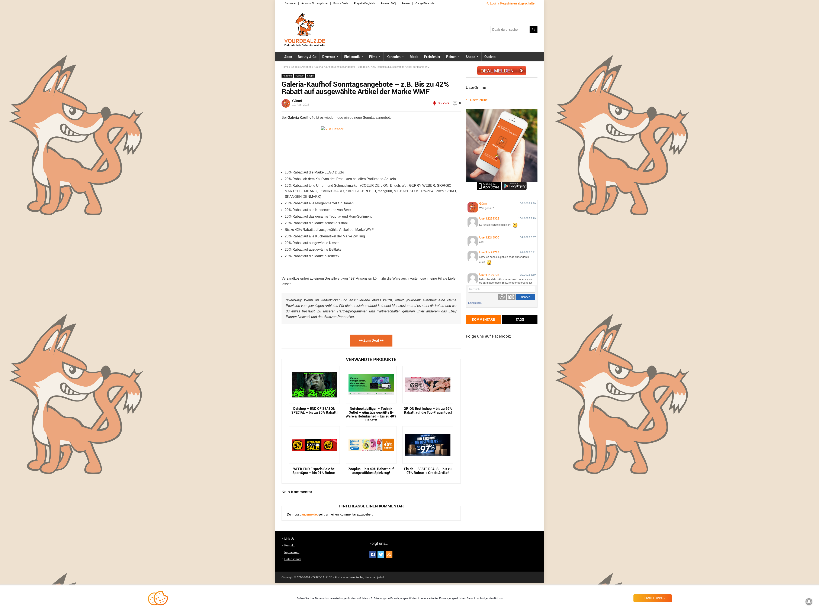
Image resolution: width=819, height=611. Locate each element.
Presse (406, 3)
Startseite (290, 3)
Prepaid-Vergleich (364, 3)
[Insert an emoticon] (502, 297)
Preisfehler (432, 56)
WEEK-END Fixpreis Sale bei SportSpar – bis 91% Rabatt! (314, 471)
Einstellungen (475, 302)
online (477, 100)
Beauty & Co (307, 56)
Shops (470, 56)
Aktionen (306, 66)
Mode (414, 56)
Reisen (451, 56)
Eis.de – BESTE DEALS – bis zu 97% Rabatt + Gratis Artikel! (428, 471)
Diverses (328, 56)
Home (285, 66)
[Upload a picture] (511, 297)
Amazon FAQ (388, 3)
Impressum (291, 552)
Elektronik (352, 56)
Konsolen (393, 56)
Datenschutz (292, 559)
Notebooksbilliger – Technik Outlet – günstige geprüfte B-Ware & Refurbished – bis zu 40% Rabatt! (371, 414)
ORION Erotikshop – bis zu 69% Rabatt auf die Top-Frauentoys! (428, 410)
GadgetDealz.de (424, 3)
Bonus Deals (340, 3)
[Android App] (514, 183)
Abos (288, 56)
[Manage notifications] (809, 601)
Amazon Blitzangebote (314, 3)
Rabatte (299, 75)
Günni (297, 101)
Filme (373, 56)
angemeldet (309, 514)
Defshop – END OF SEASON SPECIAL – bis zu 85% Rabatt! (314, 410)
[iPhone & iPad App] (489, 183)
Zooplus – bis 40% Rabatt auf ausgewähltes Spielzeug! (371, 471)
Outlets (489, 56)
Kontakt (289, 545)
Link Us (289, 538)
